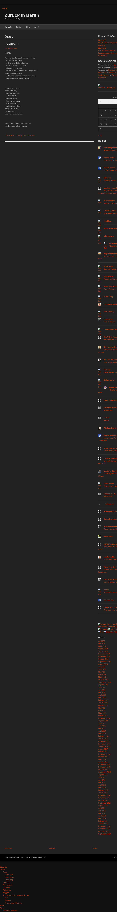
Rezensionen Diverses (13, 903)
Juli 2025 (101, 667)
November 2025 (104, 656)
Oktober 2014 (103, 800)
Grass (25, 136)
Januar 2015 (103, 793)
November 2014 (104, 798)
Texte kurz (9, 875)
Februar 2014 (103, 821)
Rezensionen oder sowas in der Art (16, 895)
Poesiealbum (10, 136)
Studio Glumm (103, 75)
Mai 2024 (101, 692)
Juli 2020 (101, 723)
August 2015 (103, 775)
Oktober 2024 (103, 680)
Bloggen (6, 893)
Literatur (8, 900)
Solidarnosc (31, 136)
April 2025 (102, 674)
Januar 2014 (103, 823)
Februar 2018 (103, 736)
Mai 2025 (101, 672)
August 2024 (103, 685)
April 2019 (102, 731)
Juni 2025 (101, 669)
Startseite (8, 27)
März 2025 (102, 677)
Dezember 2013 (104, 826)
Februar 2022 (103, 705)
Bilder (28, 27)
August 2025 (103, 664)
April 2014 (102, 816)
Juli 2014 (101, 808)
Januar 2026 (103, 651)
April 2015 (102, 785)
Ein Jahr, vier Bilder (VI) (107, 50)
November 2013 (104, 829)
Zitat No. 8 (102, 48)
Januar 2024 (103, 703)
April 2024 (102, 695)
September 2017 (104, 746)
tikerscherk (102, 72)
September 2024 (104, 682)
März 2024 (102, 698)
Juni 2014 (101, 811)
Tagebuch (6, 882)
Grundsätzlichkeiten (10, 911)
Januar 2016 (103, 762)
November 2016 (104, 754)
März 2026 (102, 646)
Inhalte (18, 27)
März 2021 (102, 713)
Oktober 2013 (103, 831)
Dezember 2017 (104, 741)
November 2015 (104, 767)
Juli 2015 (101, 777)
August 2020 (103, 721)
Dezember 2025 (104, 654)
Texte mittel (9, 877)
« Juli (100, 136)
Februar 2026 (103, 649)
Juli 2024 (101, 687)
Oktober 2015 (103, 770)
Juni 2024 (101, 690)
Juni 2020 (101, 726)
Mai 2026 (101, 644)
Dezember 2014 (104, 795)
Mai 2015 (101, 782)
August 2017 (103, 749)
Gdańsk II (12, 44)
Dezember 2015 (104, 764)
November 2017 (104, 744)
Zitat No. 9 (102, 40)
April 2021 (102, 710)
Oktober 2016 (103, 757)
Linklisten (6, 887)
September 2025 (104, 662)
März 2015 (102, 787)
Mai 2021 (101, 708)
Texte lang (9, 880)
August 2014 (103, 806)
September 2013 (104, 834)
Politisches (7, 890)
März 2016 (102, 759)
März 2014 (102, 818)
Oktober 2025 (103, 659)
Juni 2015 (101, 780)
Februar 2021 (103, 716)
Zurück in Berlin (22, 15)
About (37, 27)
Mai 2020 (101, 728)
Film (6, 898)
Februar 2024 (103, 700)
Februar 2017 (103, 751)
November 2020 (104, 718)
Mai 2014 (101, 813)
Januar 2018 (103, 739)
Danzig (19, 136)
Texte (5, 872)
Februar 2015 (103, 790)
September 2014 (104, 803)
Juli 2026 (101, 641)
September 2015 (104, 772)
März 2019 (102, 734)
